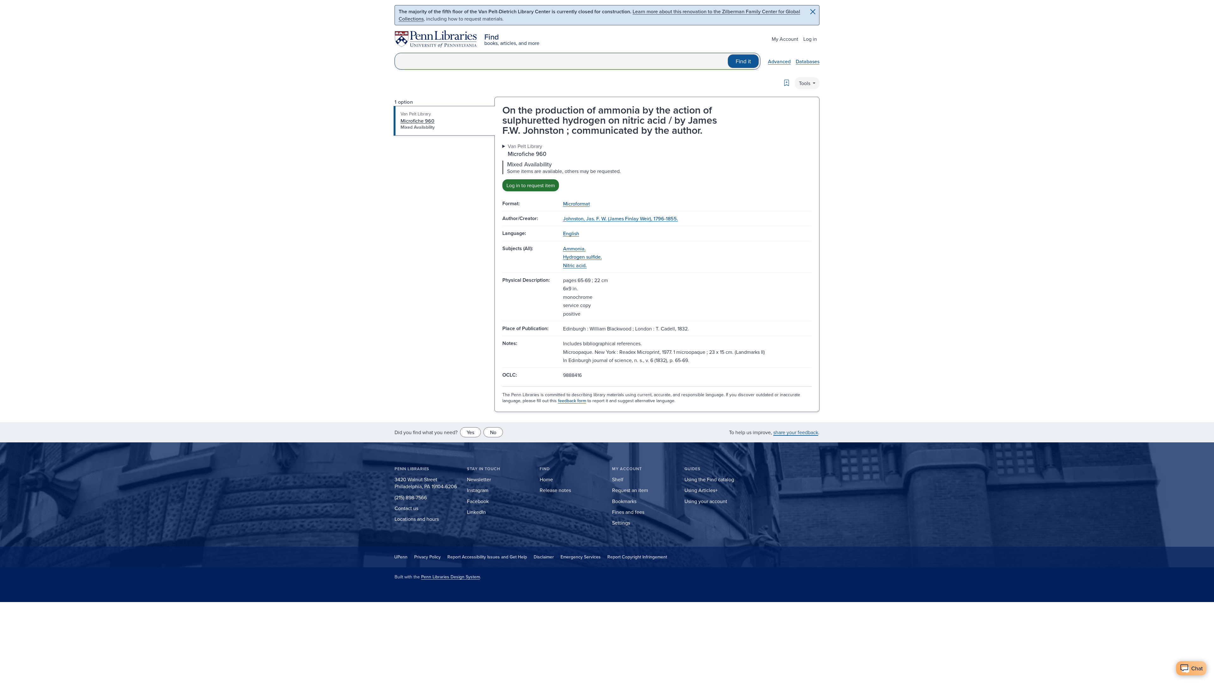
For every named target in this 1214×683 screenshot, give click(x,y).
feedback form (572, 400)
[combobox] (561, 61)
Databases (807, 61)
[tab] (444, 121)
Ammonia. (574, 248)
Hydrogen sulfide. (582, 256)
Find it (743, 61)
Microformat (576, 203)
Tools (805, 83)
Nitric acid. (575, 265)
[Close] (812, 11)
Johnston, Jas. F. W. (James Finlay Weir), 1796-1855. (620, 218)
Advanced (779, 61)
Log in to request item (530, 185)
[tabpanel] (657, 167)
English (571, 233)
